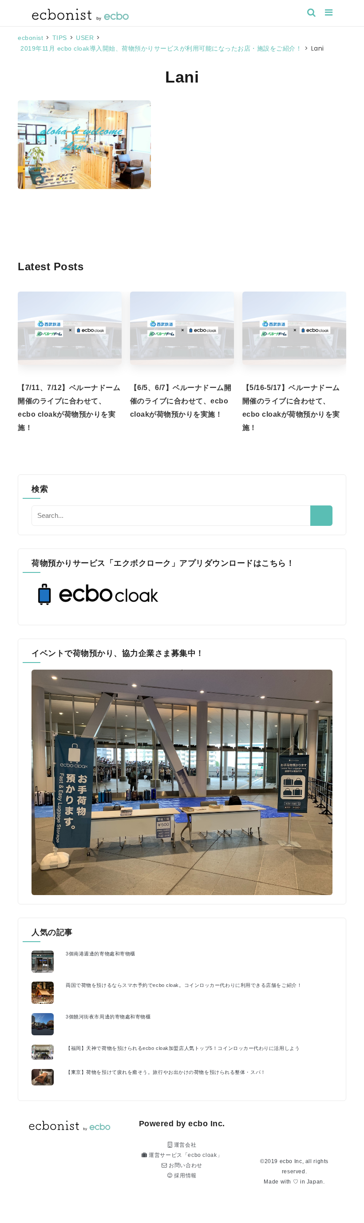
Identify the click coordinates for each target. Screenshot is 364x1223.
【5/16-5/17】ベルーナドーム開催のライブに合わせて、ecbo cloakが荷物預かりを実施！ (291, 407)
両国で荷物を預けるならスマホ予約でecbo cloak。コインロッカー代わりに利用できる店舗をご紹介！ (184, 985)
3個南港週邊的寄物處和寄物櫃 (100, 953)
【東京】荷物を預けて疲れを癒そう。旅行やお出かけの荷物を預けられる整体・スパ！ (166, 1072)
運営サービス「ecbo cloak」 (184, 1155)
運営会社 (184, 1145)
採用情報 (185, 1175)
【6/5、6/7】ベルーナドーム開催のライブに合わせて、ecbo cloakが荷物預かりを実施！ (181, 401)
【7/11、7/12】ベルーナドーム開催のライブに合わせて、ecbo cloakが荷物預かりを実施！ (69, 407)
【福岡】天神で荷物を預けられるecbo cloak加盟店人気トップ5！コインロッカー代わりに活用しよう (183, 1048)
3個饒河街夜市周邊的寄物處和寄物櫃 (108, 1016)
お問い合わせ (184, 1165)
